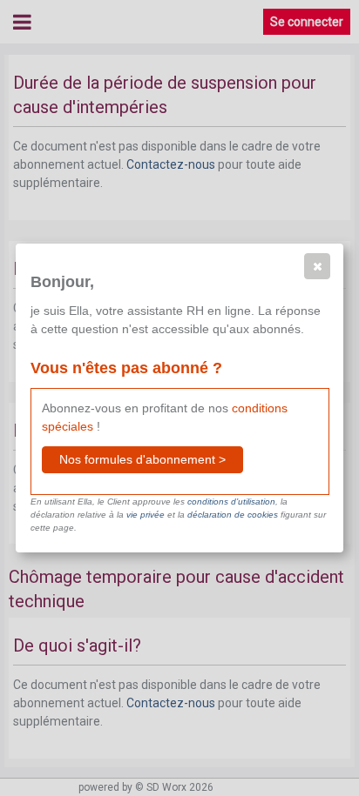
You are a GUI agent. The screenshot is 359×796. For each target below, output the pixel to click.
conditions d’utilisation (231, 501)
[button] (317, 266)
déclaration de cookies (232, 514)
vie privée (145, 514)
